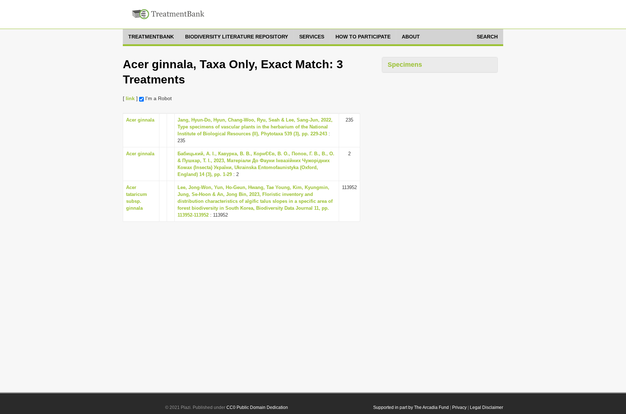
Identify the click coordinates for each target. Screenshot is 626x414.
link (130, 98)
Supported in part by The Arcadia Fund (411, 407)
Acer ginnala (140, 120)
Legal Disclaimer (486, 407)
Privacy (459, 407)
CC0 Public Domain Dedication (257, 407)
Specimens (405, 64)
